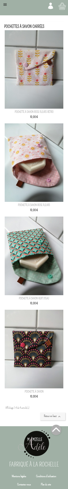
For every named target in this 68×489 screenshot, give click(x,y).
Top (56, 430)
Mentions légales (19, 476)
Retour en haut (52, 416)
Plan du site (46, 484)
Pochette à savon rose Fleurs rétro (34, 112)
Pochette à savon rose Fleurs (34, 205)
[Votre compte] (50, 5)
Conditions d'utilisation (46, 476)
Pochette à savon (34, 391)
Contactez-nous (24, 484)
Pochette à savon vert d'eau (34, 298)
